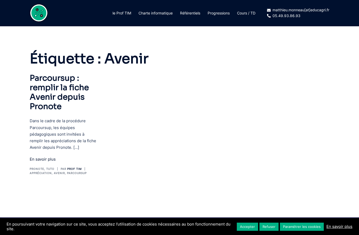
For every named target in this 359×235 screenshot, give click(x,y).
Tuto (50, 168)
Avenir (59, 173)
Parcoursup (77, 173)
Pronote (37, 168)
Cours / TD (246, 13)
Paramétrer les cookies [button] (302, 226)
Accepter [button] (247, 226)
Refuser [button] (269, 226)
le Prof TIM (121, 13)
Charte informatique (156, 13)
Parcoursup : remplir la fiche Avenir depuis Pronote (59, 92)
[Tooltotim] (39, 12)
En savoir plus (43, 159)
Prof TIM (74, 168)
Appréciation (41, 173)
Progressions (219, 13)
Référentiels (190, 13)
